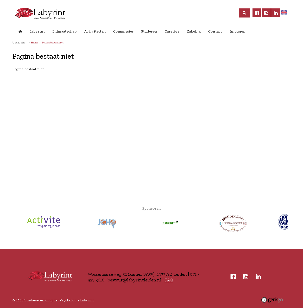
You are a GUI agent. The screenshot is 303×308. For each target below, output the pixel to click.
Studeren (149, 31)
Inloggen (237, 31)
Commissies (123, 31)
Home (20, 31)
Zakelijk (194, 31)
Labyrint (37, 31)
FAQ (168, 280)
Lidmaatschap (64, 31)
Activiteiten (95, 31)
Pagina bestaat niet (53, 42)
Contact (215, 31)
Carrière (171, 31)
